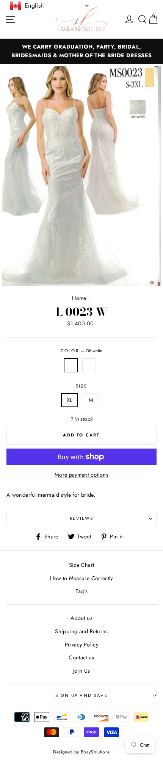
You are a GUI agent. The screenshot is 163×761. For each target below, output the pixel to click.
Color (82, 351)
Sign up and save (81, 695)
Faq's (81, 591)
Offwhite (89, 365)
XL (70, 400)
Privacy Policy (81, 644)
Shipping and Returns (81, 631)
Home (79, 298)
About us (81, 618)
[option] (81, 51)
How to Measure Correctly (81, 578)
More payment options (81, 475)
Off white (71, 365)
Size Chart (81, 565)
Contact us (81, 657)
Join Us (81, 671)
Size (81, 386)
